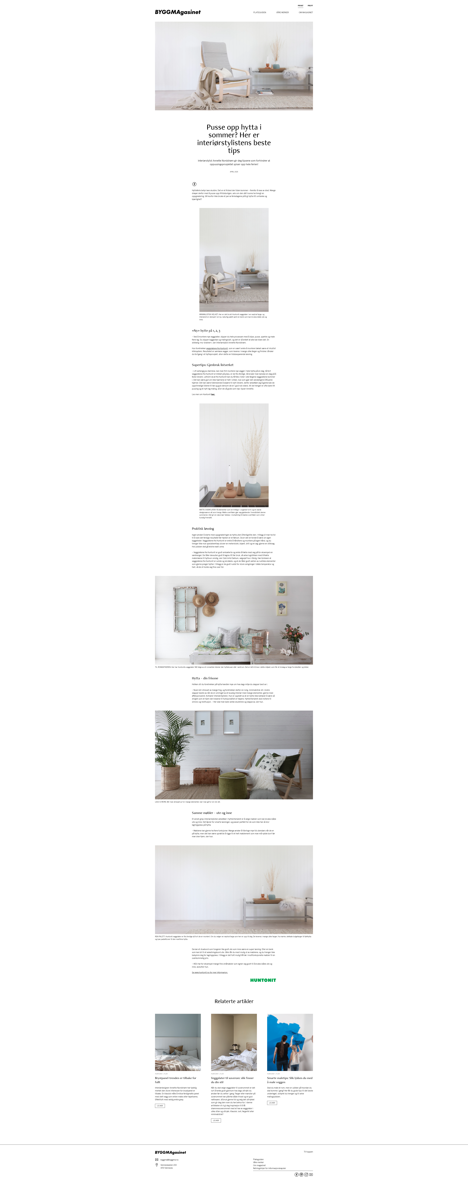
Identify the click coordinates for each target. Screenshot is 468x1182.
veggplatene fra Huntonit (217, 348)
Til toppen (308, 1151)
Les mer (160, 1106)
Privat (300, 6)
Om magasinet (306, 12)
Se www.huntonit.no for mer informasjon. (210, 972)
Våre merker (282, 12)
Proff (310, 6)
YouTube (311, 1175)
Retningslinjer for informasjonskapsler (269, 1168)
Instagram (306, 1175)
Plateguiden (259, 12)
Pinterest (301, 1175)
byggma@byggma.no (170, 1159)
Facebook (194, 184)
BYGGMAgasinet (178, 12)
